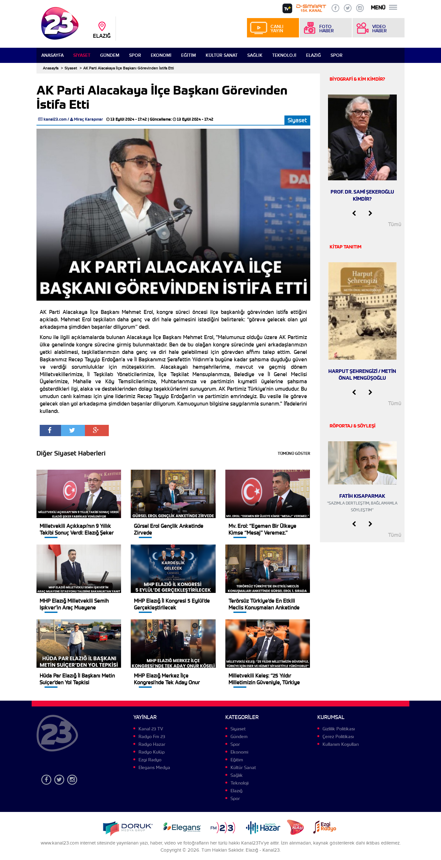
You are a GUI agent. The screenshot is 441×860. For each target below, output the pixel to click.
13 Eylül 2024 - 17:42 (128, 119)
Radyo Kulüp (151, 752)
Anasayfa (52, 55)
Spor (135, 55)
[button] (354, 213)
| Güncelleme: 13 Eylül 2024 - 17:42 (180, 119)
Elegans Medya (154, 767)
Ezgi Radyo (149, 760)
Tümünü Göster (294, 453)
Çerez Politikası (338, 736)
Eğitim (188, 55)
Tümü (394, 224)
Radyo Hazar (151, 744)
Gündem (109, 55)
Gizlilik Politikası (339, 729)
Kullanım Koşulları (341, 744)
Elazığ (313, 55)
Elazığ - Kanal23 (263, 850)
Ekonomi (161, 55)
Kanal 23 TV (150, 729)
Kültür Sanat (222, 55)
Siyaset (81, 55)
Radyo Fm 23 (151, 736)
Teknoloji (284, 55)
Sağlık (254, 55)
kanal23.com (55, 119)
